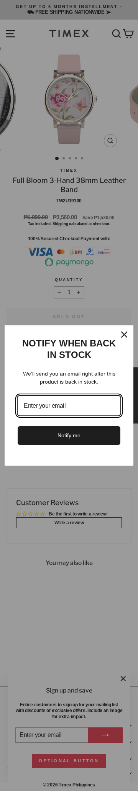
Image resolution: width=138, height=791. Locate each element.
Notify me (69, 435)
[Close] (124, 334)
